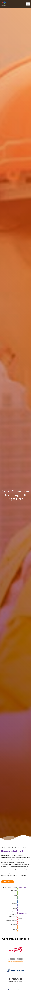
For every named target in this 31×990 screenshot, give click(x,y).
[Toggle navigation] (28, 4)
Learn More (7, 881)
